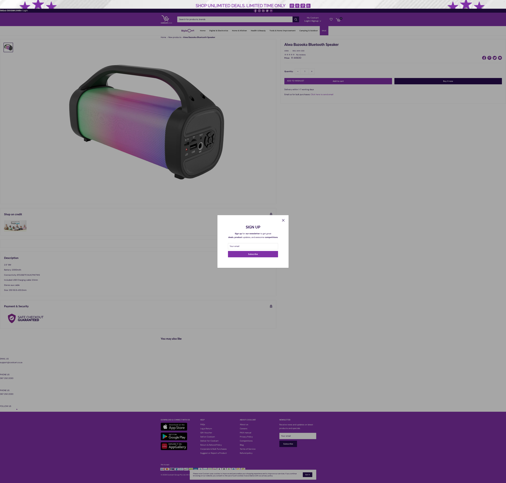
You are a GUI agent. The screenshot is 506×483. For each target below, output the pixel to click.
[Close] (283, 220)
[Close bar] (504, 1)
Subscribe (253, 254)
